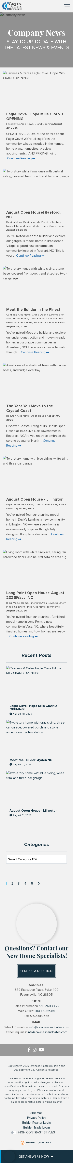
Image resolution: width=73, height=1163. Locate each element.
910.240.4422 (49, 1006)
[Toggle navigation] (67, 6)
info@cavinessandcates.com (49, 1027)
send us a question (36, 971)
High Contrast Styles (36, 1132)
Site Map (36, 1113)
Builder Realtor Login (36, 1123)
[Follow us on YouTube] (42, 1050)
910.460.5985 (45, 1011)
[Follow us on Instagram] (36, 1050)
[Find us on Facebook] (30, 1050)
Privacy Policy (36, 1118)
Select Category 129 (23, 859)
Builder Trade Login (36, 1127)
